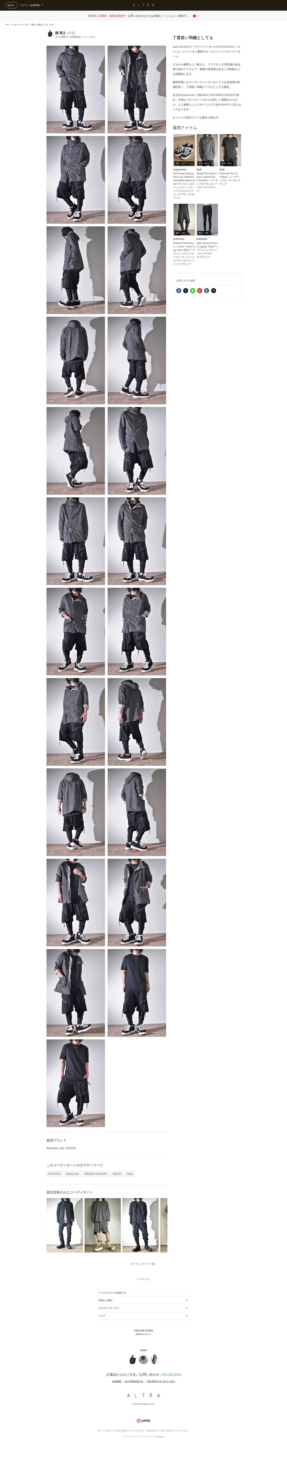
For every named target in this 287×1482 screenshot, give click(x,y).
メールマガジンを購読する (112, 1293)
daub (61, 1148)
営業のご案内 (105, 1300)
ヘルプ (101, 1315)
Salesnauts (160, 1436)
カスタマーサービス (108, 1308)
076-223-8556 (171, 1374)
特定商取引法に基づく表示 (161, 1381)
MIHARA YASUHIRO (96, 1174)
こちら (166, 15)
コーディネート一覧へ (143, 1263)
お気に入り (185, 280)
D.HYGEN (70, 1148)
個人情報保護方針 (134, 1381)
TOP (7, 25)
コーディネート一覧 (19, 25)
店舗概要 (116, 1381)
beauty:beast (52, 1148)
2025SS (117, 1174)
